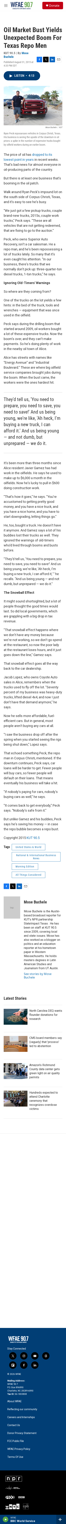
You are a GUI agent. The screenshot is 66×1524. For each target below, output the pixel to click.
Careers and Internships (21, 1417)
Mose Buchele (35, 902)
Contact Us (13, 1425)
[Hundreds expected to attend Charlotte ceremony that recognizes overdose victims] (15, 1099)
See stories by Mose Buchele (38, 975)
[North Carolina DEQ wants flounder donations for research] (15, 1017)
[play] (5, 1519)
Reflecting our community (22, 1409)
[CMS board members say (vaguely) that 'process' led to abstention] (15, 1044)
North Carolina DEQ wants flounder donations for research (45, 1015)
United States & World (28, 847)
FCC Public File (15, 1441)
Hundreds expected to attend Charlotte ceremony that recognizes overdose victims (43, 1101)
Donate (54, 5)
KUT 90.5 (33, 838)
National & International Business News (36, 857)
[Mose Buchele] (12, 907)
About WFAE (14, 1401)
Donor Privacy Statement (21, 1433)
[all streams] (61, 1519)
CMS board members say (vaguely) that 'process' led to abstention (45, 1042)
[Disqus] (33, 1183)
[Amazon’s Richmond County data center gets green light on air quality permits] (15, 1071)
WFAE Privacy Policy (18, 1449)
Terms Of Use (15, 1457)
